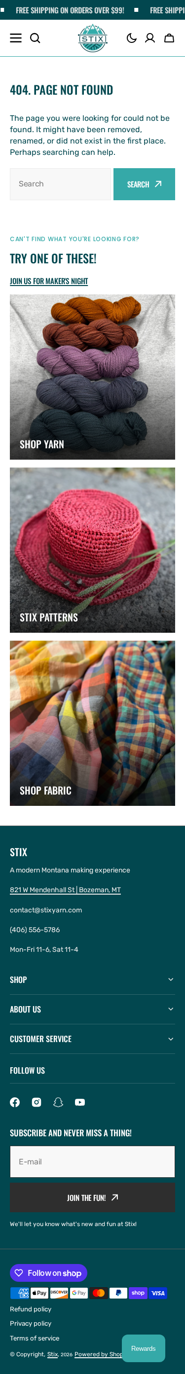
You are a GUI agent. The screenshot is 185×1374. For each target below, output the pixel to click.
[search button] (35, 38)
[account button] (150, 38)
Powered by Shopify (102, 1354)
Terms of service (34, 1338)
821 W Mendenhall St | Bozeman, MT (65, 890)
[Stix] (93, 38)
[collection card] (92, 377)
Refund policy (30, 1309)
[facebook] (15, 1102)
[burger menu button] (16, 38)
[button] (132, 38)
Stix (52, 1354)
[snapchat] (58, 1102)
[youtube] (80, 1102)
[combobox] (60, 184)
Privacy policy (30, 1323)
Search (138, 184)
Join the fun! (86, 1197)
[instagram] (36, 1102)
